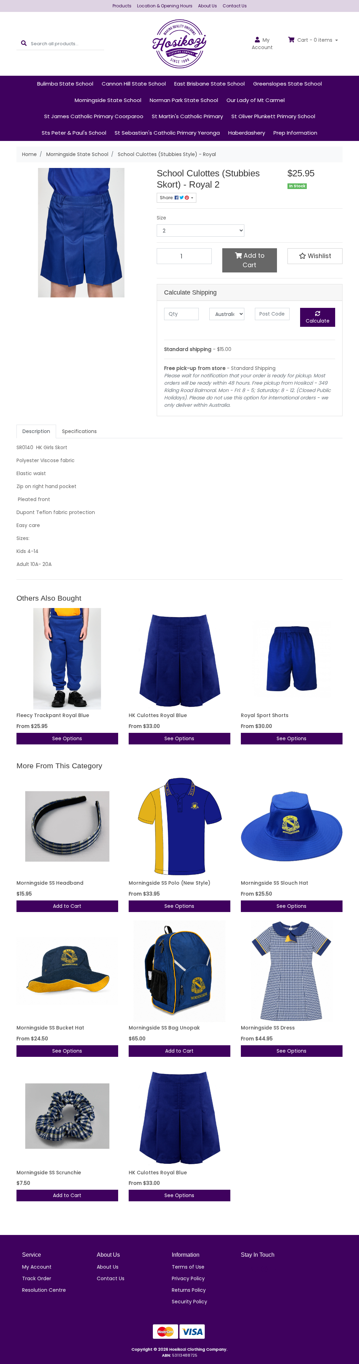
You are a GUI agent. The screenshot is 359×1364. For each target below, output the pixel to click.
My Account (37, 1266)
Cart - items (315, 39)
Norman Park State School (184, 100)
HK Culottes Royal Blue (158, 715)
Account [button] (262, 43)
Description (36, 431)
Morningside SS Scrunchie (48, 1172)
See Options (67, 738)
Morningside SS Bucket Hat (50, 1027)
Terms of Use (188, 1266)
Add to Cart (253, 260)
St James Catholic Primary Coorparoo (93, 116)
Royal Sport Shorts (265, 715)
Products (122, 6)
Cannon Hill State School (134, 83)
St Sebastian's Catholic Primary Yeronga (167, 132)
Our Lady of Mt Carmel (255, 100)
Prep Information (295, 132)
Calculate (318, 320)
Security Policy (189, 1301)
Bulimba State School (65, 83)
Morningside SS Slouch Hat (274, 882)
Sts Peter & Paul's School (74, 132)
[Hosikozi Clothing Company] (179, 43)
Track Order (36, 1278)
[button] (315, 256)
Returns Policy (189, 1290)
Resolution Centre (44, 1290)
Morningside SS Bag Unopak (164, 1027)
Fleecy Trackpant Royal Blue (52, 715)
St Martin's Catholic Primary (187, 116)
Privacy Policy (188, 1278)
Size (161, 217)
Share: (167, 198)
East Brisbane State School (209, 83)
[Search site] (23, 44)
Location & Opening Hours (164, 6)
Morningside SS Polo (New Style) (169, 882)
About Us (207, 6)
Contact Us (235, 6)
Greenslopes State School (287, 83)
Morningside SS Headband (49, 882)
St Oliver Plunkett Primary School (273, 116)
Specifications (79, 431)
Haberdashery (246, 132)
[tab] (36, 431)
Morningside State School (108, 100)
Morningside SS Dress (268, 1027)
